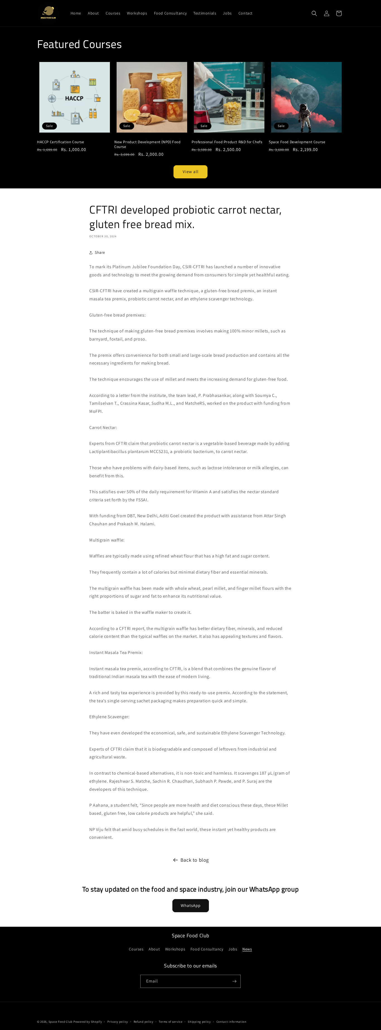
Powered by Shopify (87, 1022)
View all (191, 171)
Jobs (232, 949)
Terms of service (170, 1022)
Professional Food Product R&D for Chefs (227, 142)
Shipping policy (199, 1022)
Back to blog (194, 860)
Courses (136, 949)
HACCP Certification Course (60, 142)
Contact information (231, 1022)
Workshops (175, 949)
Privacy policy (117, 1022)
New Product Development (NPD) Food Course (147, 144)
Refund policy (143, 1022)
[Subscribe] (234, 981)
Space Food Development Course (297, 142)
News (247, 949)
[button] (314, 13)
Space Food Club (61, 1022)
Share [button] (100, 252)
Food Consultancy (207, 949)
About (154, 949)
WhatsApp (191, 905)
